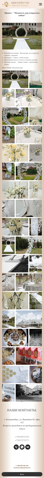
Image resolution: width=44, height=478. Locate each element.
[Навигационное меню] (40, 4)
